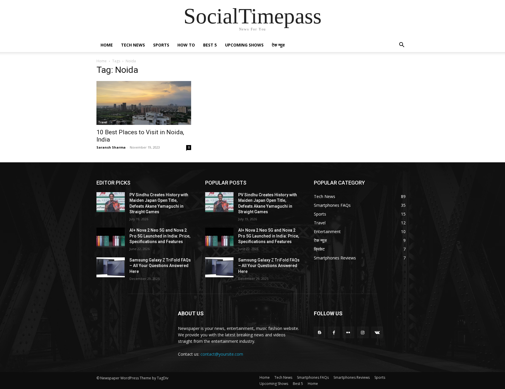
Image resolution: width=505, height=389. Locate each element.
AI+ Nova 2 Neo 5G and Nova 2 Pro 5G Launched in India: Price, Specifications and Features (159, 236)
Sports (161, 45)
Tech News (133, 45)
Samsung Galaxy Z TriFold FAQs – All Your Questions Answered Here (160, 266)
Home (107, 45)
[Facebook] (334, 332)
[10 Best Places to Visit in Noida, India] (143, 103)
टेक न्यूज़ (278, 45)
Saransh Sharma (111, 147)
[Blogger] (319, 332)
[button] (402, 45)
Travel (102, 122)
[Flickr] (348, 332)
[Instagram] (363, 332)
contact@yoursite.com (221, 354)
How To (186, 45)
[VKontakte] (377, 332)
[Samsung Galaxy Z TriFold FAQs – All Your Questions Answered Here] (110, 267)
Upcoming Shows (244, 45)
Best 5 (210, 45)
